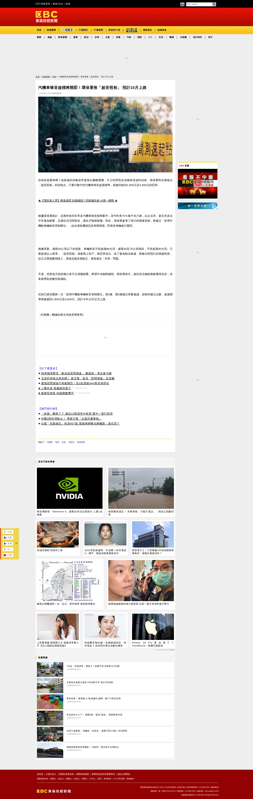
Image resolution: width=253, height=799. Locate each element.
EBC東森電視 (43, 4)
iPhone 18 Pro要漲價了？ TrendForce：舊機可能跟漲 (153, 644)
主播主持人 (51, 774)
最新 (39, 37)
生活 (161, 37)
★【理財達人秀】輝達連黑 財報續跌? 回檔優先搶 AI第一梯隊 (76, 200)
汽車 (129, 37)
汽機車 (50, 442)
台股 (107, 37)
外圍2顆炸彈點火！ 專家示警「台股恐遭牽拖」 (71, 418)
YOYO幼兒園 (119, 779)
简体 (68, 4)
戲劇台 (69, 779)
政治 (86, 37)
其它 (210, 37)
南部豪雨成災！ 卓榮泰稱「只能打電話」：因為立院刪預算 (141, 513)
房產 (118, 37)
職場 (171, 37)
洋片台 (92, 779)
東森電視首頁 (42, 779)
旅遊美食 (162, 30)
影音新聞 (62, 37)
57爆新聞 (98, 30)
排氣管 (71, 442)
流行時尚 (197, 37)
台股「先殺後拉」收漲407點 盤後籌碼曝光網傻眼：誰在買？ (80, 423)
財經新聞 (51, 30)
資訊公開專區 (124, 774)
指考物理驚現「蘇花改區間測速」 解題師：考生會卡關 (76, 373)
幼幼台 (77, 779)
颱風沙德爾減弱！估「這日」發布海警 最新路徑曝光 (66, 604)
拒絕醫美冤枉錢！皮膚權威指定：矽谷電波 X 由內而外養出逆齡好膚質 (105, 644)
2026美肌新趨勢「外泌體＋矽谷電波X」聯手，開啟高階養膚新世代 (105, 552)
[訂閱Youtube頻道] (8, 556)
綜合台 (61, 779)
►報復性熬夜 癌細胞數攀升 (56, 393)
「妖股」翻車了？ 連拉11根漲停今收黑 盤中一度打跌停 (77, 413)
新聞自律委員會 (66, 774)
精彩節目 (147, 30)
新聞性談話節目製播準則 (103, 774)
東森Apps (58, 4)
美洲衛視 (107, 779)
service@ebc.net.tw (212, 791)
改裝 (64, 442)
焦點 (50, 37)
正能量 (183, 37)
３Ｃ (150, 37)
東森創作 (130, 779)
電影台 (84, 779)
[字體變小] (8, 545)
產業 (75, 37)
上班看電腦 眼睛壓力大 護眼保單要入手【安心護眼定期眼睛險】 (58, 644)
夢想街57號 (114, 30)
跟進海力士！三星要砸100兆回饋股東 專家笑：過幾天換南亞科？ (153, 552)
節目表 (40, 774)
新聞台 (53, 779)
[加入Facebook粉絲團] (8, 550)
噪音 (57, 442)
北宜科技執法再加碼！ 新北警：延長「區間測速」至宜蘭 (78, 378)
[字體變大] (8, 539)
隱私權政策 (215, 787)
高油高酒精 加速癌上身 (50, 550)
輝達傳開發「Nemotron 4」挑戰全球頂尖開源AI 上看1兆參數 (70, 513)
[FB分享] (8, 533)
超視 (99, 779)
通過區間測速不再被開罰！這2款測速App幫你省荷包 (75, 383)
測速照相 (81, 442)
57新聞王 (83, 30)
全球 (97, 37)
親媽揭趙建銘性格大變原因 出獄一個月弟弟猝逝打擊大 (138, 604)
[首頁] (46, 16)
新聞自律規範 (82, 774)
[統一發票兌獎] (197, 208)
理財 (139, 37)
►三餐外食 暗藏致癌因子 (54, 388)
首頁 (39, 30)
